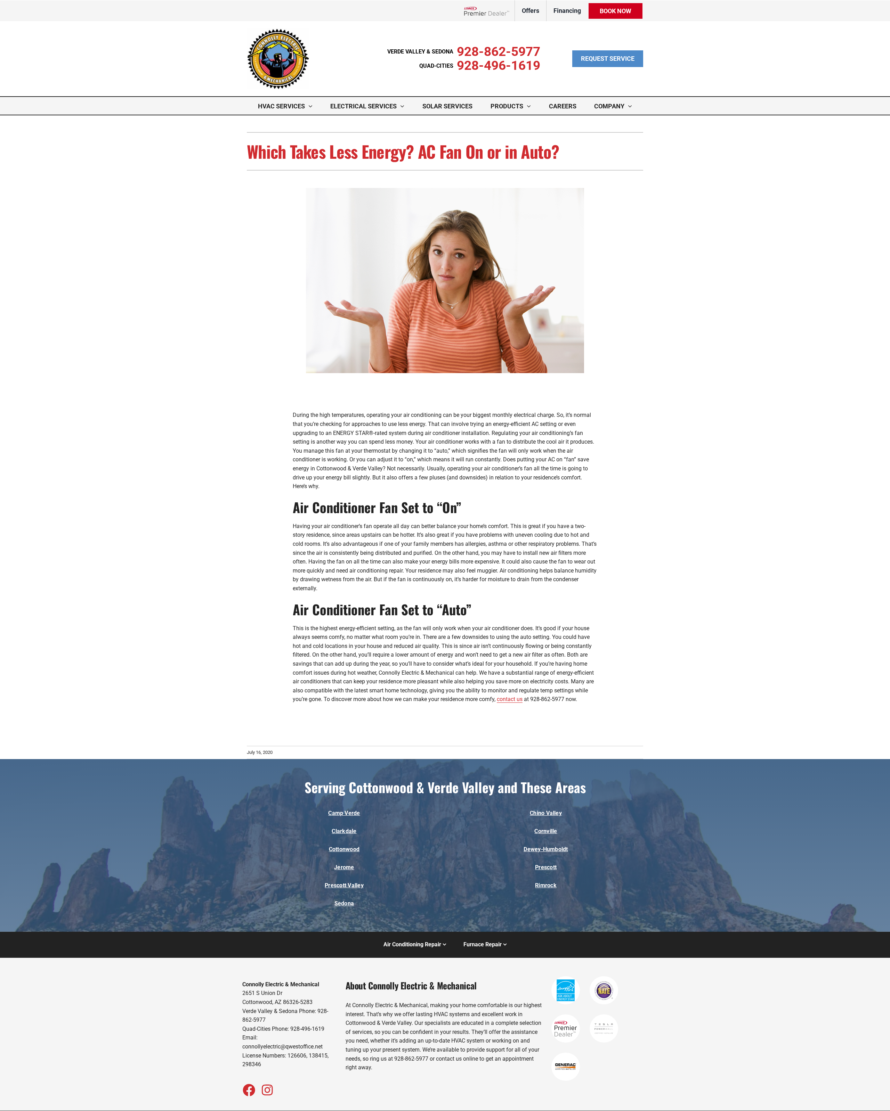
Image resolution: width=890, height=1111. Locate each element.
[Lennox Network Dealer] (489, 10)
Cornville (545, 831)
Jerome (344, 867)
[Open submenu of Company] (632, 106)
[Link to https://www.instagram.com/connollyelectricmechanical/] (267, 1090)
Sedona (344, 903)
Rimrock (546, 885)
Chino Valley (546, 813)
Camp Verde (344, 813)
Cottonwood (344, 849)
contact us (510, 699)
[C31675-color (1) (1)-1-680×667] (278, 30)
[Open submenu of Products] (530, 106)
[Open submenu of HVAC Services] (312, 106)
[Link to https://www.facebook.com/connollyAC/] (248, 1090)
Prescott (546, 867)
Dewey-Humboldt (546, 849)
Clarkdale (344, 831)
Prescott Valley (344, 885)
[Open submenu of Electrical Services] (404, 106)
